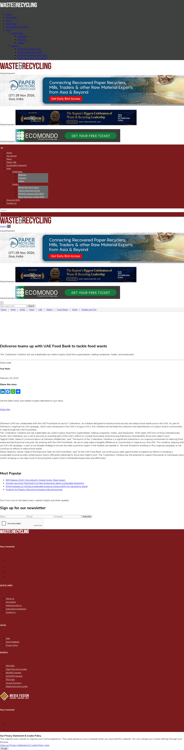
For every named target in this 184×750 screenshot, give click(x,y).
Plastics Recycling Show (29, 52)
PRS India (10, 679)
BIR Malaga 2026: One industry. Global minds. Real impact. (36, 480)
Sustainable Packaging (17, 27)
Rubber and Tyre (89, 309)
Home (9, 14)
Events (15, 45)
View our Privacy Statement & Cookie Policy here (24, 745)
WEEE (22, 309)
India (8, 30)
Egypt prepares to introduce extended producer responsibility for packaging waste (47, 486)
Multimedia (18, 33)
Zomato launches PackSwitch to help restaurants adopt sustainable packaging (45, 483)
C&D (40, 309)
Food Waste (62, 309)
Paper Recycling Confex (32, 58)
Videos (20, 42)
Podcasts (22, 39)
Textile (74, 309)
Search (3, 226)
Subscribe (5, 409)
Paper (31, 309)
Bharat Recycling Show (29, 49)
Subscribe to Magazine (16, 609)
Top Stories (11, 17)
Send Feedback (12, 641)
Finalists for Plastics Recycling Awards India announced (34, 489)
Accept (4, 748)
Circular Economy (13, 683)
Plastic (4, 309)
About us (10, 598)
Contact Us (11, 203)
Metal (13, 309)
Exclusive (13, 200)
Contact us (11, 612)
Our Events (11, 602)
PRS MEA (10, 665)
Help (8, 638)
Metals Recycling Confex (17, 686)
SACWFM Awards (14, 676)
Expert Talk (11, 23)
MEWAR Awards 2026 (32, 55)
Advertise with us (14, 605)
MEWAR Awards (13, 672)
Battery (49, 309)
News (9, 20)
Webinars (22, 36)
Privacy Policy (12, 645)
